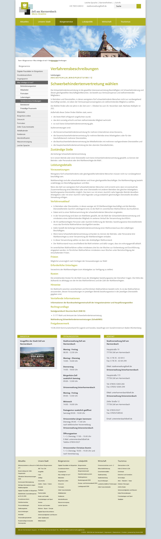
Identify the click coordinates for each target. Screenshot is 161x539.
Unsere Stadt (44, 21)
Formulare (24, 94)
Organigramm (22, 79)
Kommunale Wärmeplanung (26, 482)
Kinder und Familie (43, 496)
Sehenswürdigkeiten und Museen (47, 514)
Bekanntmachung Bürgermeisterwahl (83, 470)
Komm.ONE (139, 532)
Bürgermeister (82, 465)
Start (19, 61)
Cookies (124, 532)
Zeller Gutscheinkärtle (25, 127)
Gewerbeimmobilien (103, 471)
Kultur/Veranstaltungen (124, 493)
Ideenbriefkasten (23, 138)
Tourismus (125, 21)
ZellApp (40, 477)
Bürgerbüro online (24, 116)
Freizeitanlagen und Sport (45, 499)
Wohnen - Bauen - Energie (45, 508)
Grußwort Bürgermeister (45, 465)
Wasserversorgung (24, 142)
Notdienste (21, 134)
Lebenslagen (25, 97)
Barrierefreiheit (105, 2)
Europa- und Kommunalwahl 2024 (87, 483)
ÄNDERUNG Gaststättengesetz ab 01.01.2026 (27, 495)
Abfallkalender (22, 131)
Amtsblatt (20, 514)
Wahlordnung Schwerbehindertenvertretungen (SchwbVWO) (76, 319)
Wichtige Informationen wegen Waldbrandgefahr (26, 486)
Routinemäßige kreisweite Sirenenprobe (25, 522)
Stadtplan (40, 490)
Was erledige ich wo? (40, 61)
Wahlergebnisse (82, 477)
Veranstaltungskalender (25, 517)
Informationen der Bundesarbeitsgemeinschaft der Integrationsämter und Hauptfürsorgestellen (92, 302)
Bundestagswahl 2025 (84, 480)
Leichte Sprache (91, 2)
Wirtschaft (106, 21)
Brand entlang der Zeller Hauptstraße (25, 472)
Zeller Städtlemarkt (43, 517)
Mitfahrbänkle (42, 521)
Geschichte (41, 480)
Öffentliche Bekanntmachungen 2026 (27, 478)
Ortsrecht (20, 119)
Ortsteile (40, 487)
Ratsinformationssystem (85, 474)
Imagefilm (40, 471)
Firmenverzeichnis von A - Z (106, 465)
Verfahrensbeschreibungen (30, 101)
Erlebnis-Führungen (123, 484)
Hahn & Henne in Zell (124, 468)
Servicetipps (121, 477)
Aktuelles (24, 21)
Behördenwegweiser (28, 86)
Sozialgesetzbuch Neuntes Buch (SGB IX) (68, 311)
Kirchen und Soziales (44, 505)
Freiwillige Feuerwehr (28, 108)
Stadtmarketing (102, 474)
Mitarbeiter (24, 90)
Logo (39, 474)
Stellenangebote (22, 508)
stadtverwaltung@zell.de (97, 6)
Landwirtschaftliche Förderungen (107, 484)
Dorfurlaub (121, 471)
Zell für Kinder (122, 487)
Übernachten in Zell (123, 465)
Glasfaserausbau (23, 502)
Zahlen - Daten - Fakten (45, 484)
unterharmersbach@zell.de (123, 392)
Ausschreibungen (23, 511)
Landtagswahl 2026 (83, 486)
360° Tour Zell (42, 468)
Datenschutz (116, 532)
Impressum (108, 532)
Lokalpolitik (87, 21)
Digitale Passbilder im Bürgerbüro (30, 71)
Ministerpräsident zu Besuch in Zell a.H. (28, 467)
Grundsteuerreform (24, 75)
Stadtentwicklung (103, 477)
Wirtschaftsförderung (104, 468)
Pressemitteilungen (23, 505)
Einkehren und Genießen (125, 474)
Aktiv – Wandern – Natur (125, 480)
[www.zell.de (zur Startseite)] (37, 14)
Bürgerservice (66, 21)
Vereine (40, 502)
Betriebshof (24, 105)
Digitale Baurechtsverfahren (46, 511)
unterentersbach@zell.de (79, 439)
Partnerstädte (42, 493)
